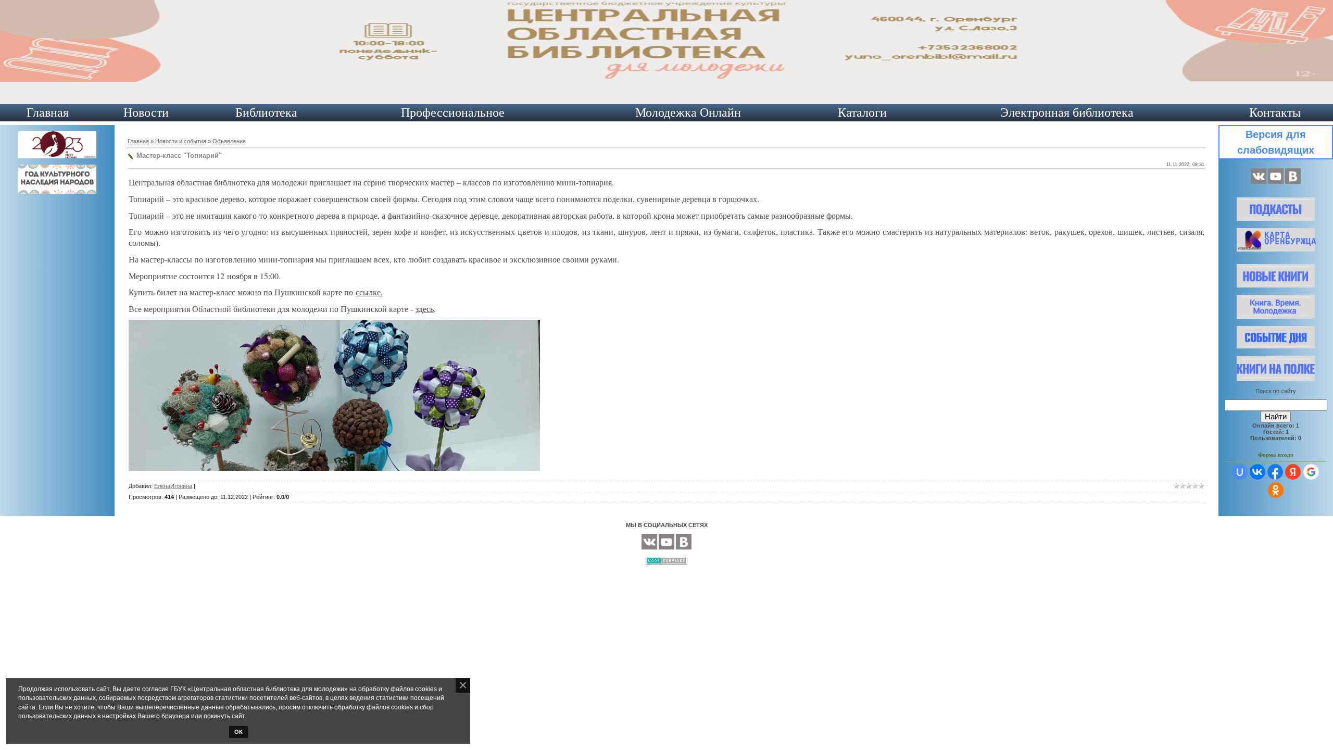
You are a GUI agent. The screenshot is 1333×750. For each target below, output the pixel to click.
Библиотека (266, 112)
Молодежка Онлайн (688, 112)
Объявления (229, 141)
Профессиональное (453, 112)
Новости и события (180, 141)
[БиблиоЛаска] (1293, 182)
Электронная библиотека (1067, 112)
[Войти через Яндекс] (1293, 472)
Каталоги (862, 112)
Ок (238, 732)
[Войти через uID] (1240, 472)
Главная (48, 112)
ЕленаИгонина (173, 486)
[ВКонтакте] (1258, 182)
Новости (146, 112)
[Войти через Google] (1311, 472)
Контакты (1275, 112)
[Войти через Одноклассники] (1276, 490)
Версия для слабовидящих (1275, 142)
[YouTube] (1276, 182)
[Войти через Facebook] (1275, 472)
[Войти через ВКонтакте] (1257, 472)
